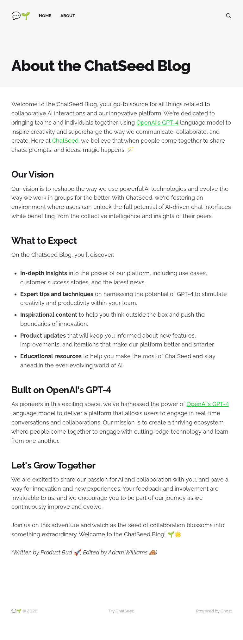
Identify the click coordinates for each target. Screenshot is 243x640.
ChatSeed (65, 140)
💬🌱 (20, 16)
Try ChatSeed (121, 611)
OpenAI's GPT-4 (157, 122)
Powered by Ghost (214, 611)
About (67, 15)
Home (45, 15)
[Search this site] (229, 16)
